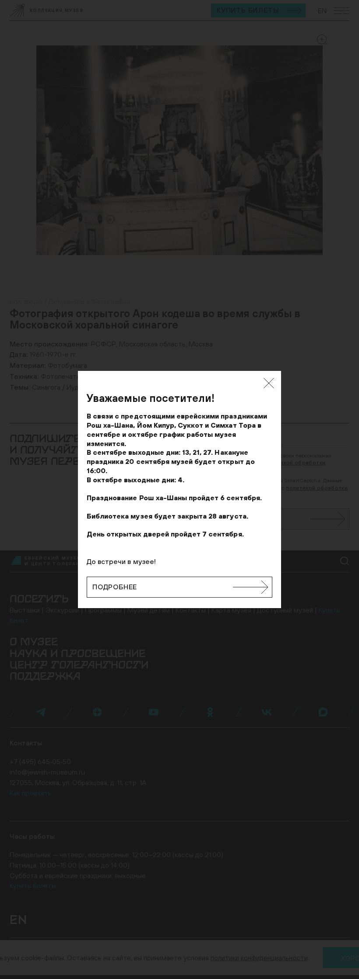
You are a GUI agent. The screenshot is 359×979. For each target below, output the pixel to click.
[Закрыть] (269, 383)
